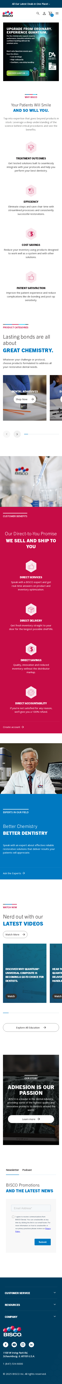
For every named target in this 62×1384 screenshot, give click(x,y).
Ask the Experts (12, 873)
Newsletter (12, 1169)
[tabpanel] (24, 398)
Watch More (12, 934)
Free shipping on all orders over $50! (30, 3)
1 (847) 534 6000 (13, 1363)
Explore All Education (28, 1027)
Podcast (27, 1169)
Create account (11, 727)
